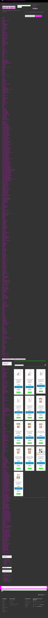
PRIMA (3, 312)
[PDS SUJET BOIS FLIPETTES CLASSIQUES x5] (40, 400)
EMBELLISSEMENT (5, 400)
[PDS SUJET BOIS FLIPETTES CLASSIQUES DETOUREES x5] (18, 425)
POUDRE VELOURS (5, 60)
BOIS (3, 394)
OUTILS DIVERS (4, 86)
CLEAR (3, 395)
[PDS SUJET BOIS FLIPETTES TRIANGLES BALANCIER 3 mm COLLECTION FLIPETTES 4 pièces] (18, 476)
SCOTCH (3, 318)
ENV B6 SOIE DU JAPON (5, 118)
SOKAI (3, 326)
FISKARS (3, 258)
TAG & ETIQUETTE (5, 57)
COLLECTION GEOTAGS (5, 126)
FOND (3, 49)
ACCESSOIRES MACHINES (6, 84)
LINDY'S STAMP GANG (5, 283)
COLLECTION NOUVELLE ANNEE (7, 144)
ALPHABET (3, 64)
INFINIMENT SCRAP (5, 267)
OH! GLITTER (4, 300)
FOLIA (3, 260)
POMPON (3, 422)
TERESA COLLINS (4, 336)
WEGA (3, 352)
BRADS (3, 55)
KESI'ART (3, 274)
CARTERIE (3, 104)
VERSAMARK (4, 348)
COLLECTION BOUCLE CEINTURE (7, 152)
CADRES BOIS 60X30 (5, 186)
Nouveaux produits (27, 601)
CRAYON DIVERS (4, 97)
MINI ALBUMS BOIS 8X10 (6, 543)
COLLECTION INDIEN (5, 482)
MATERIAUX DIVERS (5, 102)
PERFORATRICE (4, 32)
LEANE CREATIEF (4, 280)
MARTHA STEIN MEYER (5, 288)
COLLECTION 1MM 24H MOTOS (6, 525)
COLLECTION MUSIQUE (5, 135)
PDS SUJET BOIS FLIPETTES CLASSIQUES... (18, 432)
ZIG (2, 355)
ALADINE (3, 203)
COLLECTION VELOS (5, 488)
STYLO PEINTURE (5, 95)
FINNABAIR (4, 256)
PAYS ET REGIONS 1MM (5, 163)
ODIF (3, 299)
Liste (45, 365)
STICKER (3, 406)
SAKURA (3, 314)
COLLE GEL (4, 426)
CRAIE (3, 445)
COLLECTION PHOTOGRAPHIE (6, 149)
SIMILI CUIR (4, 29)
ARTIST (3, 209)
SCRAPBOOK (4, 321)
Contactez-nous (4, 3)
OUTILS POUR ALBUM (5, 197)
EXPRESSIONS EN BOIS (5, 124)
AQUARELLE (4, 44)
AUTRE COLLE (4, 81)
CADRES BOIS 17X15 (5, 184)
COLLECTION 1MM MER (5, 176)
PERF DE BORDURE (5, 34)
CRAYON (3, 93)
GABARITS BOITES (5, 193)
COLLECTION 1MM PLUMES (6, 168)
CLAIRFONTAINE (4, 227)
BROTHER (3, 217)
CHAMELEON (4, 225)
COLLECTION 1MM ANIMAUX (6, 164)
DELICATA (3, 242)
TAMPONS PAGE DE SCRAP (6, 198)
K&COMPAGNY (4, 271)
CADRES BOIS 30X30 (5, 185)
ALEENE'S (3, 204)
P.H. (2, 301)
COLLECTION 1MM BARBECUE (6, 175)
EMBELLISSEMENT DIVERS (6, 67)
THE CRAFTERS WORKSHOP (6, 338)
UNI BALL (3, 345)
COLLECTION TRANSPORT (6, 142)
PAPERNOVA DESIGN (5, 305)
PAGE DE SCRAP (4, 302)
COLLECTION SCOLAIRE (5, 138)
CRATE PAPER (4, 238)
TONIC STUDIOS (4, 341)
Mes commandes (12, 600)
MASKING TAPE (4, 411)
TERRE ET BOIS (4, 337)
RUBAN (3, 54)
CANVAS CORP (4, 220)
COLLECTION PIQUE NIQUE (6, 148)
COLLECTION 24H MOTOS (6, 500)
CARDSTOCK (4, 222)
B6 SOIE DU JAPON (5, 113)
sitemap (26, 607)
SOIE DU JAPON (4, 108)
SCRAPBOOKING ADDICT (6, 322)
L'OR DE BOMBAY (4, 276)
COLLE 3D (3, 427)
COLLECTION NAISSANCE (6, 151)
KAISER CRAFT (4, 272)
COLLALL (3, 230)
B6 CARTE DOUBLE (5, 460)
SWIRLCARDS (4, 333)
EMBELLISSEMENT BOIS (6, 62)
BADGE (3, 56)
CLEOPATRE (4, 229)
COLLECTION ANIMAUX (5, 476)
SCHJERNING (4, 317)
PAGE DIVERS (4, 27)
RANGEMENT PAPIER (5, 91)
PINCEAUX (3, 99)
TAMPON (3, 46)
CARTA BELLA (4, 224)
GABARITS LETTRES (5, 192)
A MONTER (3, 48)
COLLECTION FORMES (5, 132)
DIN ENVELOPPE (4, 466)
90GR (3, 106)
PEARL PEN (4, 307)
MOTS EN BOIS (4, 471)
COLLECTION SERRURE (5, 159)
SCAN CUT (3, 316)
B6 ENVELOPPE (4, 117)
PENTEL (3, 309)
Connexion (3, 2)
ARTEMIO (3, 208)
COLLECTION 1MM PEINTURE (6, 167)
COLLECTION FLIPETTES (6, 131)
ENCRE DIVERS (4, 39)
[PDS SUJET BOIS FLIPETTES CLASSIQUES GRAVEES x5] (29, 425)
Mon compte (12, 598)
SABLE (3, 71)
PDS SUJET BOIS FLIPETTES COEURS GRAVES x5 (30, 457)
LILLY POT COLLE (4, 282)
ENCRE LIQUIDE (4, 38)
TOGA (3, 340)
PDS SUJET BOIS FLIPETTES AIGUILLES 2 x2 (18, 407)
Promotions (26, 600)
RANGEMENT (4, 87)
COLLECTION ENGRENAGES (6, 127)
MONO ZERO (4, 295)
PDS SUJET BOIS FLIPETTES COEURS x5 (41, 432)
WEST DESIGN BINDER (5, 353)
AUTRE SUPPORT (4, 28)
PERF (3, 33)
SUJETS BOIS (4, 122)
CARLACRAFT (4, 223)
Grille (43, 365)
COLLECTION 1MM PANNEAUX (6, 531)
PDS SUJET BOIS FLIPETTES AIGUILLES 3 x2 (41, 380)
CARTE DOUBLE (4, 110)
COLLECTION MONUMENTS (6, 483)
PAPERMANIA (4, 304)
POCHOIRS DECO (4, 549)
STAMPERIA (4, 329)
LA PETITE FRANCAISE (5, 277)
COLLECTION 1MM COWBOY (6, 181)
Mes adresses (12, 602)
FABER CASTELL (4, 255)
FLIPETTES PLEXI (5, 538)
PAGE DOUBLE (4, 374)
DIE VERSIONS (4, 244)
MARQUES (5, 556)
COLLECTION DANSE (5, 129)
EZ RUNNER (4, 254)
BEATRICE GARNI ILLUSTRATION (7, 213)
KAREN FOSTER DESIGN (6, 273)
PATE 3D (3, 72)
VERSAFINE (4, 347)
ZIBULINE (3, 354)
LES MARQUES (4, 200)
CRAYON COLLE (4, 80)
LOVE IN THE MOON (5, 285)
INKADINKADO (4, 268)
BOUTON (3, 416)
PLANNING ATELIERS (5, 356)
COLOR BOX (4, 231)
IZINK (3, 269)
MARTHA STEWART (5, 289)
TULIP (3, 344)
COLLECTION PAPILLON (5, 494)
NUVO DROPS (4, 73)
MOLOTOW (3, 294)
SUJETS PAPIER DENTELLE (6, 195)
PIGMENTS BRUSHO (5, 42)
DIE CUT (3, 196)
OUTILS (3, 82)
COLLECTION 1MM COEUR (6, 173)
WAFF (3, 349)
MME (3, 293)
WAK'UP (3, 350)
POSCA (3, 311)
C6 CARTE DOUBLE (5, 111)
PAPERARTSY (4, 303)
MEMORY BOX (4, 291)
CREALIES (3, 239)
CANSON (3, 219)
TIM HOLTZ (3, 339)
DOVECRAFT (4, 250)
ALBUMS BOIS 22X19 (5, 189)
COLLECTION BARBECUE (6, 154)
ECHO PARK (4, 252)
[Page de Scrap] (8, 7)
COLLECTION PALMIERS (5, 137)
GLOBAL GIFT (4, 262)
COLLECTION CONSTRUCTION (6, 477)
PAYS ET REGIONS (5, 125)
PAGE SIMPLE (4, 373)
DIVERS (3, 77)
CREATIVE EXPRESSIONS (6, 240)
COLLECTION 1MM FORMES (6, 165)
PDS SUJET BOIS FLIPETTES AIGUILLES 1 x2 (29, 407)
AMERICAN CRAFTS (5, 206)
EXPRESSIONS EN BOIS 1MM (6, 162)
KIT (2, 120)
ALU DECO (5, 564)
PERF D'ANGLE (4, 35)
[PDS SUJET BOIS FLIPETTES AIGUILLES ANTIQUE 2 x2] (18, 373)
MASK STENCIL (4, 290)
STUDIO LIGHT (4, 331)
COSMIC (3, 235)
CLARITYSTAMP (4, 228)
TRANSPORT (4, 439)
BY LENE (3, 218)
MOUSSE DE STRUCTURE (6, 75)
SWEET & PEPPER (5, 332)
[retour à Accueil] (3, 359)
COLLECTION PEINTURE (5, 147)
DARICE (3, 241)
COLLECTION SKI (4, 143)
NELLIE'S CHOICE (4, 298)
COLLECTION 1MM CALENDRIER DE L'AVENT (8, 178)
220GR (3, 455)
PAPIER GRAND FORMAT (6, 369)
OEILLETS (3, 66)
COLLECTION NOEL (5, 136)
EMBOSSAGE (4, 31)
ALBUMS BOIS (4, 187)
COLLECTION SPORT (5, 146)
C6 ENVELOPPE (4, 116)
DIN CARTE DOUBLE (5, 461)
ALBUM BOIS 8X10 (5, 438)
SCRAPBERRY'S (4, 320)
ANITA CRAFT (4, 207)
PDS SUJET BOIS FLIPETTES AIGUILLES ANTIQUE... (18, 381)
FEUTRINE (3, 65)
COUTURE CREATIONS (5, 236)
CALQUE (3, 456)
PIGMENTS (3, 40)
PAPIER (3, 18)
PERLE (3, 68)
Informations (6, 571)
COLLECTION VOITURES (5, 141)
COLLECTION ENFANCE (5, 130)
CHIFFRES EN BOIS (5, 472)
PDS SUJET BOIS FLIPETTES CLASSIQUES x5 (41, 407)
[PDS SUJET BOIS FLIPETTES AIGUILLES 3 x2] (40, 373)
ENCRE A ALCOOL (4, 390)
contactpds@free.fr (39, 606)
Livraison (5, 573)
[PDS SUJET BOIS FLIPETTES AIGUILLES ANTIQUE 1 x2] (29, 373)
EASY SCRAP (4, 251)
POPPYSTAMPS (4, 310)
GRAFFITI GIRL (4, 263)
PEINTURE (3, 45)
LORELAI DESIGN (4, 284)
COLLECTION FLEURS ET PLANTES (7, 158)
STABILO (3, 327)
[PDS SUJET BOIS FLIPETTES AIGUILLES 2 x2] (18, 400)
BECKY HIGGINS (4, 214)
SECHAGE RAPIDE (5, 385)
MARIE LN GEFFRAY (5, 287)
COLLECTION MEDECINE (6, 155)
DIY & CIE (3, 247)
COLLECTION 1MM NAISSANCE (6, 526)
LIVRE (3, 103)
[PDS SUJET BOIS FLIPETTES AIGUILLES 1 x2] (29, 400)
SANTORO (3, 315)
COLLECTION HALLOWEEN (6, 133)
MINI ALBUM (4, 26)
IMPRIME (3, 368)
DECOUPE (3, 30)
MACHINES (3, 83)
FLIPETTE (3, 421)
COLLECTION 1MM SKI (5, 166)
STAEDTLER (4, 328)
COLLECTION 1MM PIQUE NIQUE (7, 174)
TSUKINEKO (4, 343)
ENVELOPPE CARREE (5, 119)
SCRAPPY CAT (4, 323)
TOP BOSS (3, 342)
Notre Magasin (6, 578)
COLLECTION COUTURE (5, 160)
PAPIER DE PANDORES (5, 306)
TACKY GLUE (4, 334)
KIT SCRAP (4, 450)
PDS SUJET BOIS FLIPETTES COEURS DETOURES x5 (18, 457)
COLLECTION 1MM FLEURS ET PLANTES (8, 170)
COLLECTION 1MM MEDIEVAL (6, 532)
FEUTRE (3, 94)
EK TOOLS (3, 253)
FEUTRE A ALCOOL (5, 98)
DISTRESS (3, 245)
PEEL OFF (3, 417)
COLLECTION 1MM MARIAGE (6, 179)
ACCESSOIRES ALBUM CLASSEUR (7, 89)
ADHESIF (3, 100)
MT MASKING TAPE (5, 296)
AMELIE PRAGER (4, 205)
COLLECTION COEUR (5, 153)
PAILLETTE (3, 59)
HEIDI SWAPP (4, 265)
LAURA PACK (4, 278)
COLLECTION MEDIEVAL (5, 157)
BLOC (3, 22)
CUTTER (3, 433)
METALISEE (4, 109)
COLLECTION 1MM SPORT (6, 180)
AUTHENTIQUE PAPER (5, 211)
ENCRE (3, 384)
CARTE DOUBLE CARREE (6, 114)
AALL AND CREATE (5, 201)
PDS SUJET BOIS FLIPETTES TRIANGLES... (18, 483)
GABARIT (3, 51)
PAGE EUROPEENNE (5, 24)
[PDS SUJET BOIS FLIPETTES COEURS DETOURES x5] (18, 450)
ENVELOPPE (4, 115)
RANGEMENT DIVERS (5, 92)
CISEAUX (3, 432)
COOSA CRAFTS (4, 234)
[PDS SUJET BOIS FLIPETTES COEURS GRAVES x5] (29, 450)
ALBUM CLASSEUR (5, 88)
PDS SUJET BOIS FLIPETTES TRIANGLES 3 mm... (41, 457)
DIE (2, 379)
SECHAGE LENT (4, 37)
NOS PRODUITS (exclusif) (6, 121)
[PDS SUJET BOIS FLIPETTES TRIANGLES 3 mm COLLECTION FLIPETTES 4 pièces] (40, 450)
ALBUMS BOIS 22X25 (5, 190)
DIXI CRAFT (4, 246)
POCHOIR (3, 399)
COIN (3, 405)
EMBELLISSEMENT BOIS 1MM (6, 410)
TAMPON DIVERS (4, 50)
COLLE (3, 78)
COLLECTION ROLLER (5, 487)
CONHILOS (3, 233)
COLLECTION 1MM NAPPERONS (7, 171)
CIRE (3, 76)
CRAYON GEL (4, 444)
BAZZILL (3, 212)
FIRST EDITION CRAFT (5, 257)
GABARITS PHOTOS (5, 191)
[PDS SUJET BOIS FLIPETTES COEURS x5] (40, 425)
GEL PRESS (4, 261)
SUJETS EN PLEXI (5, 182)
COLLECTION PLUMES (5, 499)
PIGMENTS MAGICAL (5, 43)
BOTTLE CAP (4, 216)
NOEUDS (3, 70)
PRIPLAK (3, 21)
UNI (2, 19)
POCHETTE (4, 23)
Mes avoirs (11, 601)
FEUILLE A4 (4, 105)
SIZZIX (3, 325)
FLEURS (3, 53)
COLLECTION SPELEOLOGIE (6, 140)
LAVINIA (3, 279)
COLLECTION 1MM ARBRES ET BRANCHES (8, 169)
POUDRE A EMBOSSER (5, 61)
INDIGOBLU (4, 266)
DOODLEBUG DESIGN (5, 249)
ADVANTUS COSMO (5, 202)
